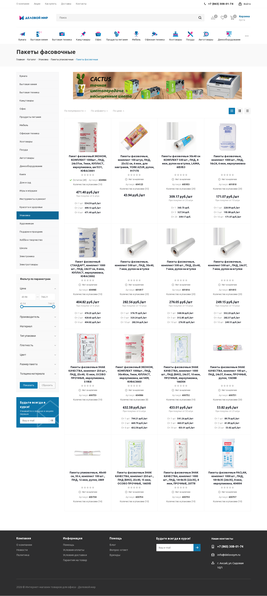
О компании (24, 544)
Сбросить (47, 385)
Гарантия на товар (75, 560)
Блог (113, 544)
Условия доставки (75, 554)
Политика (22, 554)
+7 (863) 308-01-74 (230, 546)
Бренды (115, 554)
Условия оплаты (73, 549)
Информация (72, 538)
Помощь (68, 544)
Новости (22, 549)
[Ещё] (247, 35)
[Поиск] (200, 17)
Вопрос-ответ (119, 549)
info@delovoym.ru (228, 554)
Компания (23, 538)
